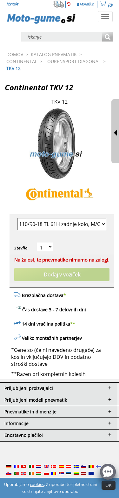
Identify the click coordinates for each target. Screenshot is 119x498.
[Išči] (107, 37)
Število (21, 248)
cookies (37, 484)
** (72, 324)
